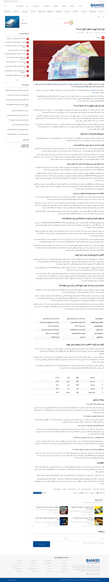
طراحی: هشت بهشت (12, 580)
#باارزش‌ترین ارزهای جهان (86, 489)
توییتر (91, 493)
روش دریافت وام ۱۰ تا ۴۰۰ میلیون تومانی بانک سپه (16, 62)
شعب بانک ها (17, 569)
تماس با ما (63, 566)
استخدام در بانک (16, 566)
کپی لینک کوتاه (36, 493)
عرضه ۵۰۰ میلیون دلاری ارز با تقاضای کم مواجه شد (17, 129)
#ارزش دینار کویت (96, 489)
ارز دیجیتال (36, 6)
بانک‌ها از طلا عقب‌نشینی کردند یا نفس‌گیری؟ (16, 38)
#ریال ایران (64, 489)
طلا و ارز (47, 6)
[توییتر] (12, 1)
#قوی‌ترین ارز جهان (56, 489)
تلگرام (96, 493)
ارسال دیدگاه (40, 544)
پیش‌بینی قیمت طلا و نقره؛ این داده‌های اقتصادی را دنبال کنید (15, 71)
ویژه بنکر (64, 6)
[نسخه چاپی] (87, 33)
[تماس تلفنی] (17, 1)
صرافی (19, 561)
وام (27, 6)
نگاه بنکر (98, 17)
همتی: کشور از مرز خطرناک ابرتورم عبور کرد (17, 50)
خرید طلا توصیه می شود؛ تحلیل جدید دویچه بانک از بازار (16, 58)
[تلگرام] (10, 1)
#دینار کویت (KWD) (72, 489)
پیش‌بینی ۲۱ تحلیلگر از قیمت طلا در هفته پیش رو (15, 42)
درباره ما (63, 563)
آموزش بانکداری (32, 569)
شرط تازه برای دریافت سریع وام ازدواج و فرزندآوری (15, 54)
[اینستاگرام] (5, 1)
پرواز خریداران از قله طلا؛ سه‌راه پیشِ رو (20, 110)
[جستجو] (5, 6)
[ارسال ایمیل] (15, 1)
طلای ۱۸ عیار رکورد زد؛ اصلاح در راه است (20, 125)
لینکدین (79, 493)
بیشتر (17, 80)
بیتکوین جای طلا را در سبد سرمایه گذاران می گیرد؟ (17, 134)
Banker (94, 90)
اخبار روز (72, 6)
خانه (80, 6)
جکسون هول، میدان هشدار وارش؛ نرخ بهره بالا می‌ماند (16, 46)
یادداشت (48, 571)
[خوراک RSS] (8, 1)
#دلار (79, 489)
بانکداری (56, 6)
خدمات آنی (17, 563)
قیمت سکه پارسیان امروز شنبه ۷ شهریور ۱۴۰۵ (18, 120)
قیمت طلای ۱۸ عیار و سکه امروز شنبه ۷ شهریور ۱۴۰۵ (17, 100)
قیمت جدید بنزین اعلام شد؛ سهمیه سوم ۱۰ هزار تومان (16, 90)
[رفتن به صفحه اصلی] (98, 6)
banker (98, 38)
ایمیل (74, 493)
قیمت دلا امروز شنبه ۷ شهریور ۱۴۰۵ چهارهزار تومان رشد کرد (17, 105)
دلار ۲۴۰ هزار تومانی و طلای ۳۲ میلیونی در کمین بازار (15, 67)
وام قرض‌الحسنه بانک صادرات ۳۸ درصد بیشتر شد (17, 95)
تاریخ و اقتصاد (47, 563)
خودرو (49, 566)
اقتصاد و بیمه (19, 6)
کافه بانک (33, 563)
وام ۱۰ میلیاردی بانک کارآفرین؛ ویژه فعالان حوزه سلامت (16, 76)
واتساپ (85, 493)
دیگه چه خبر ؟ (32, 566)
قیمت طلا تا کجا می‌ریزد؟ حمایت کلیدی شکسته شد (17, 115)
